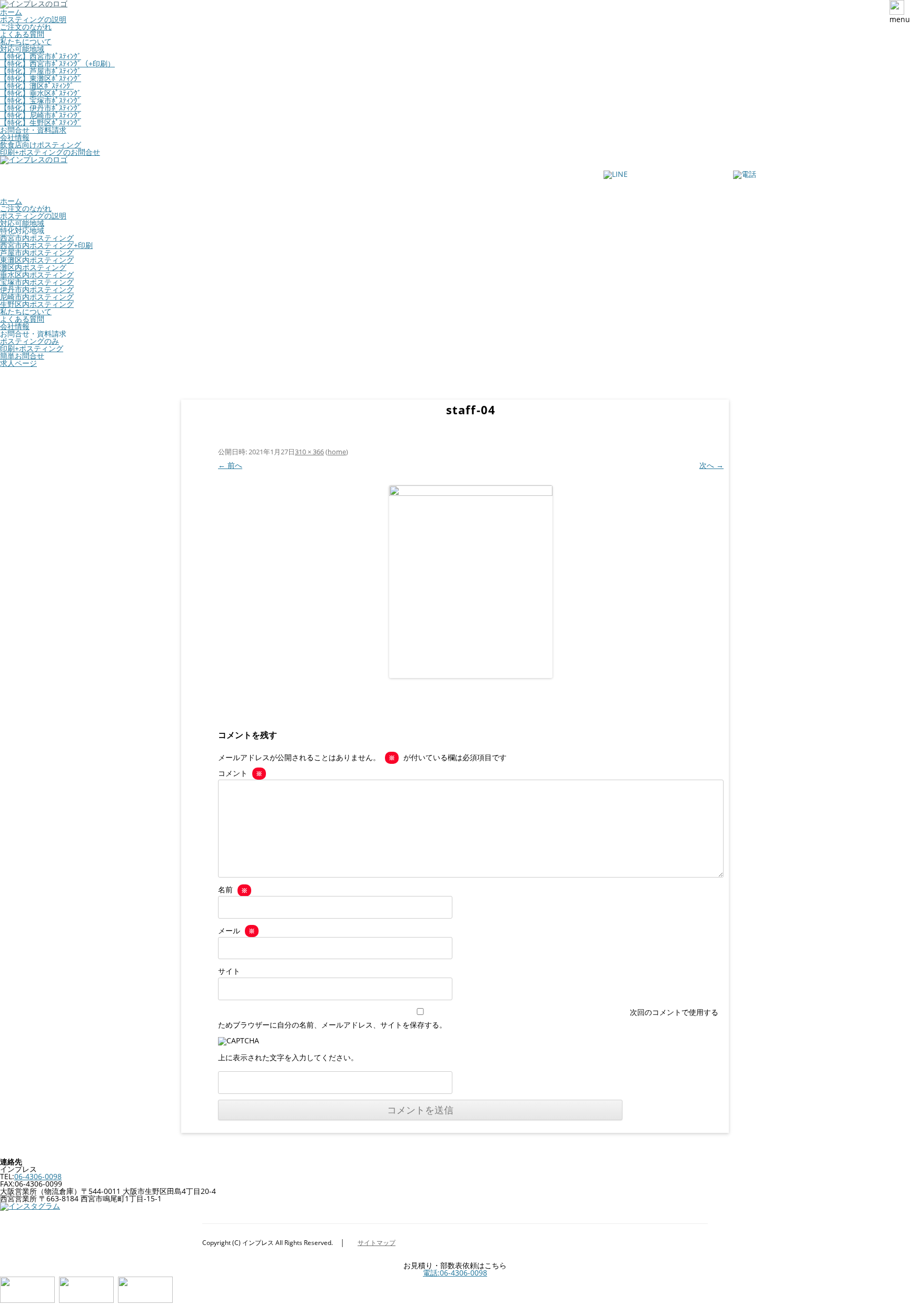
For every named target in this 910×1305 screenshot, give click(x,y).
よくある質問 (22, 34)
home (337, 451)
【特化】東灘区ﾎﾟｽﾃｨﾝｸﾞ (40, 78)
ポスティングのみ (29, 341)
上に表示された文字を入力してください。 (288, 1057)
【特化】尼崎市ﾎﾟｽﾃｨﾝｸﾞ (40, 115)
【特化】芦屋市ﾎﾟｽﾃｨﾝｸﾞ (40, 71)
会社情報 (14, 137)
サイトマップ (376, 1242)
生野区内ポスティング (37, 304)
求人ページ (18, 363)
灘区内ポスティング (33, 267)
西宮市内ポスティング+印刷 (46, 245)
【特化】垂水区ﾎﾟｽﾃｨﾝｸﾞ (40, 93)
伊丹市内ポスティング (37, 289)
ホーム (11, 12)
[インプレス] (33, 159)
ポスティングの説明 (33, 19)
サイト (229, 971)
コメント (240, 773)
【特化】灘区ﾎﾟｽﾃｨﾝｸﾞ (37, 86)
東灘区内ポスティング (37, 260)
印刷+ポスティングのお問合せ (50, 152)
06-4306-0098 (38, 1176)
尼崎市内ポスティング (37, 297)
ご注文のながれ (26, 27)
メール (236, 930)
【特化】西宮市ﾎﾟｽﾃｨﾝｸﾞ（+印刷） (57, 63)
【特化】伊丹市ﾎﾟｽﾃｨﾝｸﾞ (40, 108)
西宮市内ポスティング (37, 238)
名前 (233, 889)
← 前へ (230, 465)
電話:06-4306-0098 (455, 1273)
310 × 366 (309, 451)
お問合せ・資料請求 (33, 130)
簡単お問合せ (22, 356)
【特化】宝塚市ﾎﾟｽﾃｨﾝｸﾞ (40, 100)
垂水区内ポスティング (37, 275)
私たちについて (26, 41)
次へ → (711, 465)
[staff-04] (471, 581)
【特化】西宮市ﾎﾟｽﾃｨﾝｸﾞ (40, 56)
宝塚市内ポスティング (37, 282)
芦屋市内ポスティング (37, 252)
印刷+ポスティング (31, 348)
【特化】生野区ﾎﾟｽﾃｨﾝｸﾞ (40, 122)
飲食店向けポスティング (40, 145)
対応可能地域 (22, 49)
